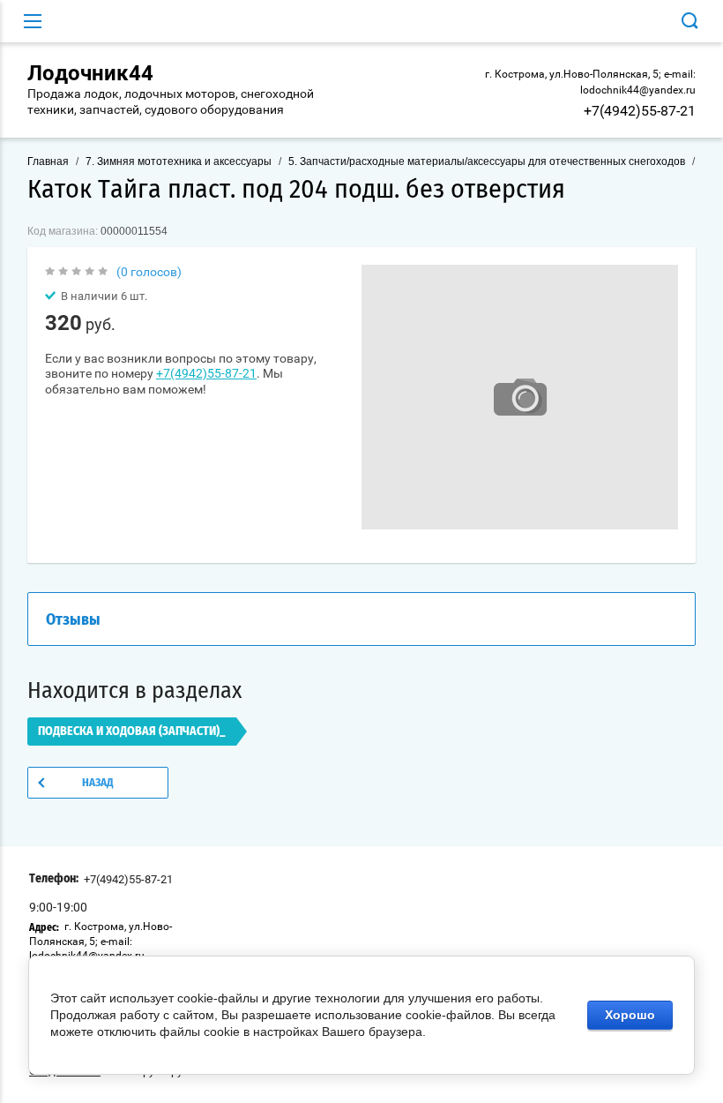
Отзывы (73, 620)
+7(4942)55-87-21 (640, 110)
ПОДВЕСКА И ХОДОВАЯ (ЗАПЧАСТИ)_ (132, 731)
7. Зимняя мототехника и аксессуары (179, 161)
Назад (98, 783)
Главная (48, 161)
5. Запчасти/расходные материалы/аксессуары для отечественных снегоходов (486, 161)
